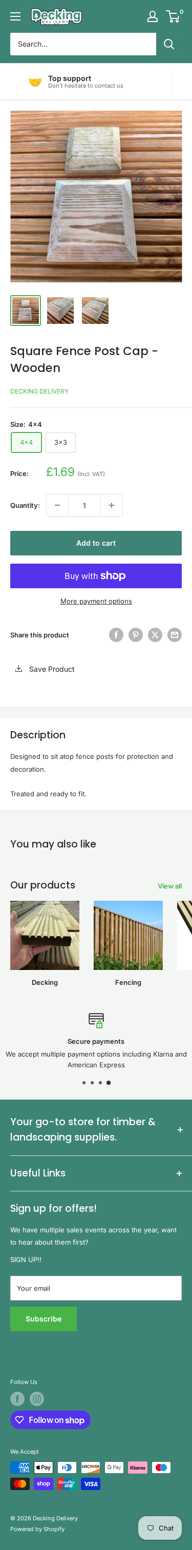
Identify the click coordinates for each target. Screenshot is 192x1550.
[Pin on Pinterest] (136, 635)
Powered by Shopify (37, 1529)
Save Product (51, 669)
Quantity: (25, 505)
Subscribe (43, 1318)
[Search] (169, 44)
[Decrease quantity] (57, 505)
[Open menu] (15, 16)
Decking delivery (39, 391)
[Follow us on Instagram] (37, 1399)
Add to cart (96, 543)
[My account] (152, 16)
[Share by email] (174, 635)
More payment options (96, 601)
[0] (173, 16)
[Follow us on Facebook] (17, 1399)
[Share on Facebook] (116, 635)
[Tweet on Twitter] (155, 635)
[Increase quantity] (111, 505)
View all (170, 886)
